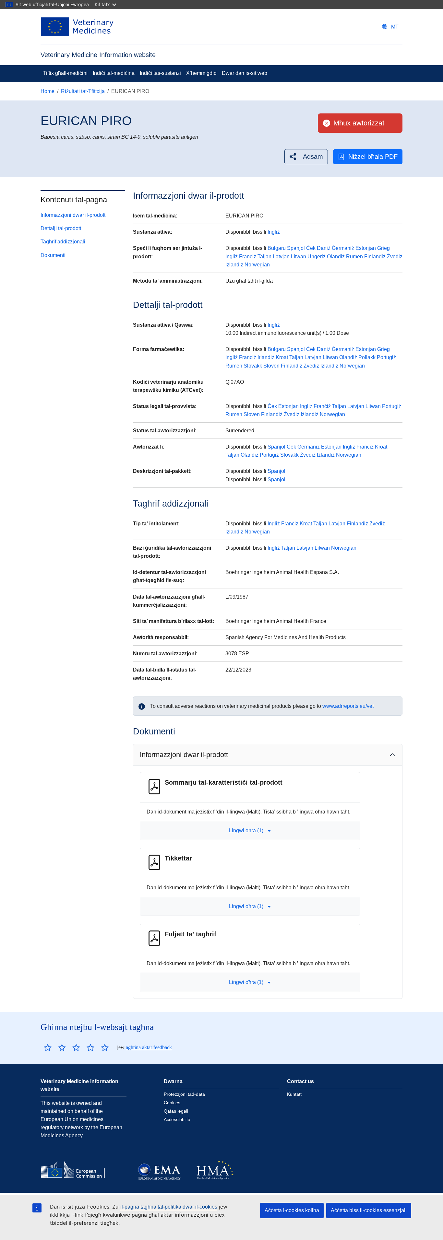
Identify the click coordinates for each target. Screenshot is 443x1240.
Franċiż (247, 256)
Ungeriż (316, 256)
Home (47, 91)
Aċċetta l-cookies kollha (292, 1210)
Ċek (311, 248)
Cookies (172, 1102)
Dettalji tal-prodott (61, 228)
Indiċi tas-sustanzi (160, 73)
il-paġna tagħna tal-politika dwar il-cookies (168, 1207)
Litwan (298, 256)
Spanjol (296, 248)
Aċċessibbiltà (177, 1119)
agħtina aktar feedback (149, 1047)
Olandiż (336, 256)
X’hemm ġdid (201, 73)
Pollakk (367, 357)
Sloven (271, 365)
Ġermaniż (343, 248)
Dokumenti (53, 255)
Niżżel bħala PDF (373, 156)
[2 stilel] (55, 1047)
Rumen (354, 256)
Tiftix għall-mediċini (65, 73)
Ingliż (274, 232)
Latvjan (281, 256)
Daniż (323, 248)
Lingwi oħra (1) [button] (246, 830)
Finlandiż (375, 256)
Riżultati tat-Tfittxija (83, 91)
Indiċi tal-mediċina (114, 73)
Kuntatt (294, 1094)
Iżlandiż (234, 264)
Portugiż (386, 357)
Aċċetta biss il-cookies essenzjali (369, 1210)
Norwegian (257, 264)
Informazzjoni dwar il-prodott (73, 215)
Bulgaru (277, 248)
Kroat (282, 357)
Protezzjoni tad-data (184, 1094)
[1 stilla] (48, 1047)
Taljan (264, 256)
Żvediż (394, 256)
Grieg (383, 248)
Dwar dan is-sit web (244, 73)
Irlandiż (265, 357)
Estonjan (365, 248)
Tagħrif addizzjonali (63, 241)
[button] (306, 156)
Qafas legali (176, 1111)
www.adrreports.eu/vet (348, 706)
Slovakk (253, 365)
